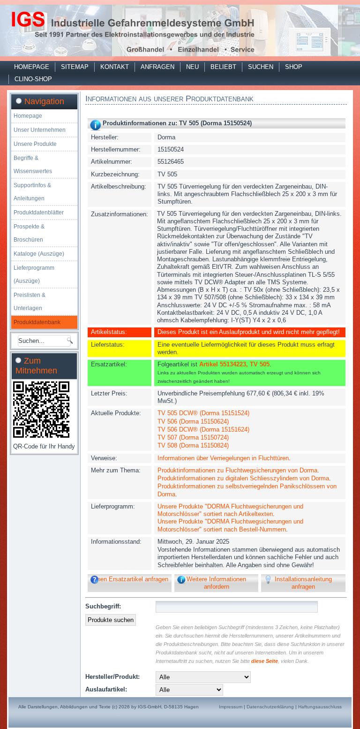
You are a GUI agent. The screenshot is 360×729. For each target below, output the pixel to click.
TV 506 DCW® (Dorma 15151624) (203, 429)
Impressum (230, 706)
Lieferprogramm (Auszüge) (34, 274)
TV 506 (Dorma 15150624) (193, 421)
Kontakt (114, 66)
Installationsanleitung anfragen (303, 583)
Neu (192, 66)
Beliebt (223, 66)
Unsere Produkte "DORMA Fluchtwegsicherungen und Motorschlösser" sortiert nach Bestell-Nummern (230, 525)
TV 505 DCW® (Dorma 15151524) (203, 413)
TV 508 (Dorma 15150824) (193, 445)
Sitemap (75, 66)
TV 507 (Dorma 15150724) (193, 437)
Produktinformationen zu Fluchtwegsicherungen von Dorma (237, 470)
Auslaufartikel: (106, 689)
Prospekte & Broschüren (29, 233)
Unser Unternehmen (40, 130)
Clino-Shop (33, 79)
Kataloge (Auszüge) (39, 254)
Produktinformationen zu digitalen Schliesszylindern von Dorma (243, 478)
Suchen (260, 66)
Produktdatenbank (37, 322)
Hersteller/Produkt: (112, 676)
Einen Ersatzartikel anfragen (129, 579)
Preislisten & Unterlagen (29, 301)
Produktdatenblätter (39, 212)
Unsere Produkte (35, 144)
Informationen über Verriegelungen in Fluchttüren (223, 458)
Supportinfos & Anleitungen (32, 192)
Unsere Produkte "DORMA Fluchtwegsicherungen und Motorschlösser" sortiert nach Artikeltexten (230, 510)
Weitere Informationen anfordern (216, 583)
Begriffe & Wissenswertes (33, 165)
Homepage (31, 66)
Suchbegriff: (103, 606)
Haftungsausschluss (320, 706)
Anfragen (157, 66)
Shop (293, 66)
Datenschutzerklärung (270, 706)
